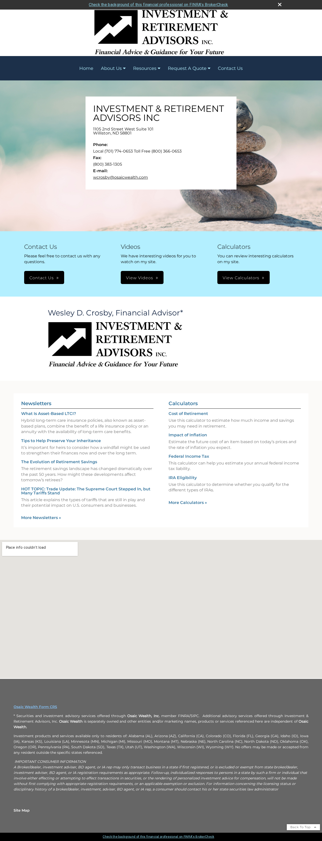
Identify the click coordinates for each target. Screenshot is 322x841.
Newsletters (36, 403)
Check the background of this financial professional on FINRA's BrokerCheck (158, 4)
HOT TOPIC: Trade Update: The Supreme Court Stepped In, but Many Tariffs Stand (85, 491)
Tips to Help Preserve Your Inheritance (61, 440)
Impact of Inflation (188, 435)
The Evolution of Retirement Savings (59, 461)
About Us (111, 68)
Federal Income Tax (189, 456)
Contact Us (230, 68)
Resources (144, 68)
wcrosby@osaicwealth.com (120, 177)
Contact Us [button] (41, 277)
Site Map (22, 810)
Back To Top (301, 827)
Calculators (183, 403)
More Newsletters (41, 517)
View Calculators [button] (241, 277)
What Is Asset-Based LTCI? (48, 413)
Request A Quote (187, 68)
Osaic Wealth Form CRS (35, 707)
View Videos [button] (139, 277)
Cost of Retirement (188, 413)
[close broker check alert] (280, 5)
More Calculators (188, 502)
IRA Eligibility (183, 477)
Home (86, 68)
